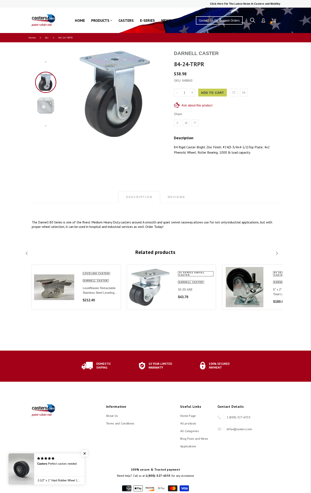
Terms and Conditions (120, 423)
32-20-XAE (185, 289)
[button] (84, 453)
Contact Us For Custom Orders (219, 20)
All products (188, 423)
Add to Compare (244, 92)
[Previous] (68, 94)
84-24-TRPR (65, 37)
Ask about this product (197, 105)
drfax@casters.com (239, 429)
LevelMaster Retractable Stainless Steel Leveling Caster (99, 290)
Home (32, 37)
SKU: (178, 80)
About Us (112, 416)
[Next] (160, 94)
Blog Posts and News (194, 439)
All (46, 37)
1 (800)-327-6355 (238, 417)
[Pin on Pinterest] (195, 123)
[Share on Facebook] (177, 123)
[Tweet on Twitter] (186, 123)
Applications (188, 446)
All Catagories (189, 431)
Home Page (188, 416)
